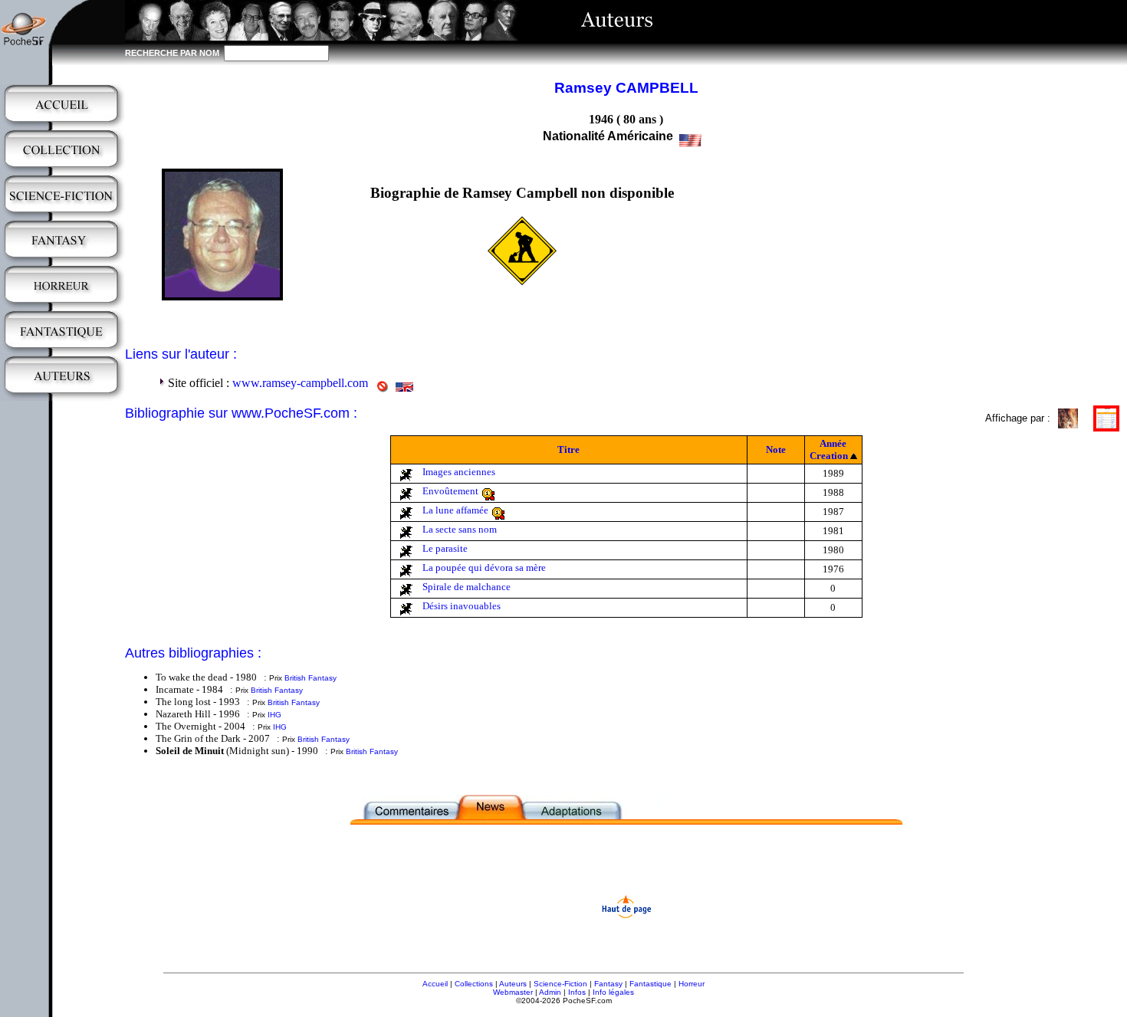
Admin (550, 992)
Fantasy (608, 983)
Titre (568, 449)
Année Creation (829, 449)
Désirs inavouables (461, 606)
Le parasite (445, 548)
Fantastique (650, 983)
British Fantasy (310, 678)
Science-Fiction (560, 983)
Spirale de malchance (466, 586)
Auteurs (513, 983)
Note (776, 449)
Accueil (435, 983)
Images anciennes (458, 471)
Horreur (691, 983)
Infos (577, 992)
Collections (474, 983)
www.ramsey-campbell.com (300, 382)
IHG (274, 714)
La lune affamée (455, 510)
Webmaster (513, 992)
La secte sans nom (459, 529)
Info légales (613, 992)
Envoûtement (450, 491)
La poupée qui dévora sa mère (484, 567)
